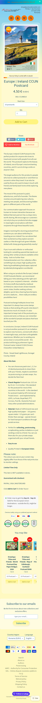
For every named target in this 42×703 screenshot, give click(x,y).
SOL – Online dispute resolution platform (21, 671)
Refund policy (21, 679)
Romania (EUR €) (15, 638)
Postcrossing (21, 665)
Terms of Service (21, 676)
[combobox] (12, 576)
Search (21, 657)
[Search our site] (31, 18)
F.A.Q (21, 673)
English (29, 638)
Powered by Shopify (21, 698)
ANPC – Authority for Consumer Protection (21, 668)
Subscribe (21, 623)
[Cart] (24, 18)
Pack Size (21, 101)
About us (21, 660)
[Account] (18, 18)
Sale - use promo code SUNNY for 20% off (21, 2)
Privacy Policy (21, 681)
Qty (21, 110)
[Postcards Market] (11, 10)
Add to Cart (12, 582)
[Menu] (11, 18)
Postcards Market (20, 696)
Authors (21, 663)
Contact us (21, 687)
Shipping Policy (21, 684)
